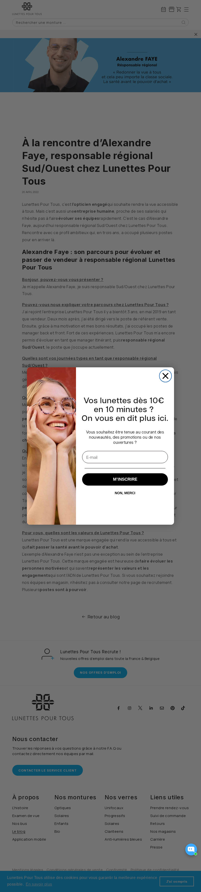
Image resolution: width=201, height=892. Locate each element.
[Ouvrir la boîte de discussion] (191, 849)
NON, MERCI (125, 493)
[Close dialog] (165, 376)
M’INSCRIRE (125, 479)
